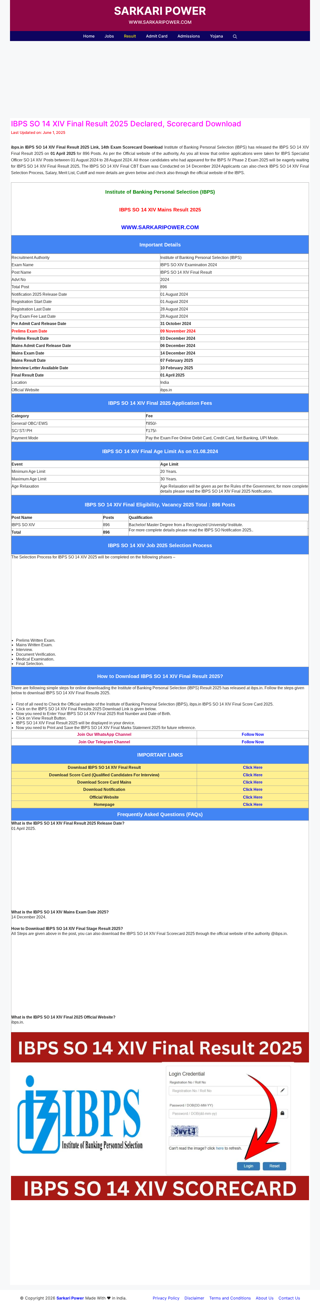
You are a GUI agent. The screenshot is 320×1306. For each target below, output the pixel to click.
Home (88, 36)
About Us (265, 1297)
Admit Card (157, 36)
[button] (235, 36)
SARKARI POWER (160, 11)
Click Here (252, 767)
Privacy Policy (166, 1297)
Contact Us (289, 1297)
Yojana (216, 36)
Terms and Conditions (230, 1297)
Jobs (109, 36)
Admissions (189, 36)
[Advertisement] (160, 81)
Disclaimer (194, 1297)
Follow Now (253, 734)
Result (130, 36)
